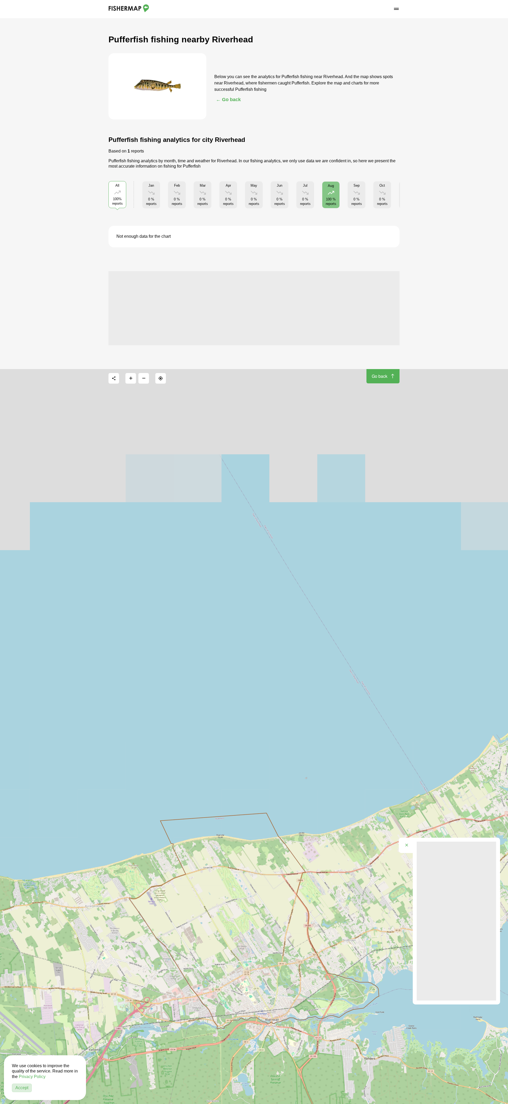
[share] (114, 378)
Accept (21, 1087)
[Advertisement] (254, 308)
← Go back (228, 99)
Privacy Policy (32, 1076)
